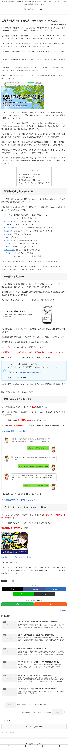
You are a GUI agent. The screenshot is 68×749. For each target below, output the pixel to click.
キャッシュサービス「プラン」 (15, 228)
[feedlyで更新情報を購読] (17, 604)
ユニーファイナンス (11, 218)
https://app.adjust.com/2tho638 (30, 372)
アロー (6, 224)
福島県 (5, 581)
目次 (31, 170)
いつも (6, 234)
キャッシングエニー (11, 221)
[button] (44, 594)
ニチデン (7, 247)
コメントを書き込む (34, 726)
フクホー (7, 243)
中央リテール (9, 253)
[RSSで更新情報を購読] (50, 604)
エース (6, 231)
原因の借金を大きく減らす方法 (30, 180)
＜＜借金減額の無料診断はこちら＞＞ (19, 499)
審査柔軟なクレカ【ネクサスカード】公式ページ (18, 557)
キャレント (8, 240)
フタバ (6, 237)
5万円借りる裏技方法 (27, 177)
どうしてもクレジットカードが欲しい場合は (35, 183)
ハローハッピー (9, 250)
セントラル (8, 215)
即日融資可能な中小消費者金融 (30, 174)
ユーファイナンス (10, 256)
